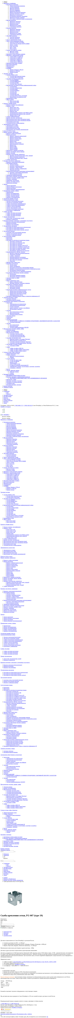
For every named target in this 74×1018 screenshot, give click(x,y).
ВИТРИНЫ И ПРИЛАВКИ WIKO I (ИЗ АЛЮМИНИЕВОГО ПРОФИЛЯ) (24, 839)
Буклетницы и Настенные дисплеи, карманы (17, 272)
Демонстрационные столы (12, 353)
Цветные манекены (11, 456)
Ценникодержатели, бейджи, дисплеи (15, 252)
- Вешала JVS (12, 145)
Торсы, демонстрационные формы (14, 41)
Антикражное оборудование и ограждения (14, 301)
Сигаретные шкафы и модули (10, 198)
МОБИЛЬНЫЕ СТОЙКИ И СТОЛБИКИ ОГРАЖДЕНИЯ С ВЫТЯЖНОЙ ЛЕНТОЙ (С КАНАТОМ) (31, 775)
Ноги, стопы (9, 465)
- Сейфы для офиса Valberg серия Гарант (19, 349)
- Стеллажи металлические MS (16, 335)
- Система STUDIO (14, 82)
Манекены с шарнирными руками (14, 55)
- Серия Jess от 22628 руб (15, 59)
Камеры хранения (7, 386)
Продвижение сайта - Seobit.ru (24, 1014)
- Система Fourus (13, 89)
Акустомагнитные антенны (13, 766)
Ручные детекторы (11, 761)
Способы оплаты (7, 935)
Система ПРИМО (10, 500)
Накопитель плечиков (11, 183)
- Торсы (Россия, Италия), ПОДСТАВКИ (19, 43)
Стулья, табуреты (10, 358)
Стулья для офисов (11, 820)
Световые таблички (11, 298)
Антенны (8, 310)
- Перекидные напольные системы (17, 293)
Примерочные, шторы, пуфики (11, 190)
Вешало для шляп (10, 153)
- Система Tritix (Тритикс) (15, 84)
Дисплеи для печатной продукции (14, 201)
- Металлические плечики (15, 173)
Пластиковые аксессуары (12, 121)
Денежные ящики (10, 330)
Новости (8, 394)
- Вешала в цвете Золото (15, 142)
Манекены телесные (11, 440)
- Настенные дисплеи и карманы (17, 276)
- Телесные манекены (14, 37)
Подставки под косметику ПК (13, 692)
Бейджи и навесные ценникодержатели (16, 703)
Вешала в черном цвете (12, 565)
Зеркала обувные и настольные (14, 186)
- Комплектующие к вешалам (16, 143)
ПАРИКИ (8, 68)
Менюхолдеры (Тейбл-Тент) (13, 262)
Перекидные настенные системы (14, 741)
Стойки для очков (7, 211)
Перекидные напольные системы (14, 743)
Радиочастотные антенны (12, 769)
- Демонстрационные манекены (17, 6)
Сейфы (8, 347)
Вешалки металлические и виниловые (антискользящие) (20, 171)
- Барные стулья (13, 362)
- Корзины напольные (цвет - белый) (18, 158)
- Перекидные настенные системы (17, 291)
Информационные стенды (12, 744)
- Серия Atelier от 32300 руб (16, 56)
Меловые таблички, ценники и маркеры (16, 733)
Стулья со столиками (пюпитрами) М (15, 824)
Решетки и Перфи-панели (9, 103)
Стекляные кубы (10, 383)
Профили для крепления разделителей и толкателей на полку (21, 718)
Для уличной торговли (9, 231)
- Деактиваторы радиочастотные (17, 305)
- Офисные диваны (14, 371)
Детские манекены (11, 424)
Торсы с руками (10, 462)
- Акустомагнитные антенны (16, 311)
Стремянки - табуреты (11, 827)
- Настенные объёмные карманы (17, 275)
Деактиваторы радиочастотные (14, 759)
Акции (5, 403)
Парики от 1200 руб (11, 488)
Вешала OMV (9, 573)
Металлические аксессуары (13, 128)
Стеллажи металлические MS (13, 792)
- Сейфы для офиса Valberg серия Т (17, 350)
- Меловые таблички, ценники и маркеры (19, 283)
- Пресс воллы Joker (14, 101)
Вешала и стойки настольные (13, 133)
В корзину (3, 926)
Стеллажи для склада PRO (12, 790)
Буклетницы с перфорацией (13, 210)
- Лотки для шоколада (14, 266)
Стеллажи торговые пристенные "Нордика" (17, 800)
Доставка (5, 934)
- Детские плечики (13, 164)
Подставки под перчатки (12, 694)
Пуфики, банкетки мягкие (12, 196)
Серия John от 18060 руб (12, 478)
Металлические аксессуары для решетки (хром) (18, 119)
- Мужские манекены (14, 9)
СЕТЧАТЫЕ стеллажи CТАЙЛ (14, 344)
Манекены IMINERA (11, 428)
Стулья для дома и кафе (12, 819)
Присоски (8, 711)
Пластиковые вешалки (11, 163)
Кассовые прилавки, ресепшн (13, 384)
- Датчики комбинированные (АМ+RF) (19, 327)
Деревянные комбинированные (14, 175)
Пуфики (8, 816)
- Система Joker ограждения (16, 77)
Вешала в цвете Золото (12, 569)
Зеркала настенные (11, 188)
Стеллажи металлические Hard (14, 793)
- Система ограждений (14, 322)
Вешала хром (9, 568)
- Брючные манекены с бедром (16, 13)
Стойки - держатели (11, 705)
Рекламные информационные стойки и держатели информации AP (23, 296)
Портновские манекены (12, 4)
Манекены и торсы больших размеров (15, 54)
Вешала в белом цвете (11, 564)
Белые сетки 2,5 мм (11, 530)
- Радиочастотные (13, 326)
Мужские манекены (11, 28)
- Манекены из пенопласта (15, 15)
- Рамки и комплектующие (15, 281)
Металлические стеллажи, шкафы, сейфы (13, 328)
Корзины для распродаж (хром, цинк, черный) (17, 582)
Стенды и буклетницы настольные (14, 209)
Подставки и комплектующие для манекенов (17, 436)
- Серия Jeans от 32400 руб (15, 58)
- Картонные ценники (14, 287)
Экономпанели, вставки (12, 125)
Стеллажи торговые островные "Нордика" (16, 798)
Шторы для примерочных (12, 193)
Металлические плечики (12, 603)
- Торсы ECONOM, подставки (16, 42)
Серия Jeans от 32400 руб (12, 475)
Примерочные (9, 192)
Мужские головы (10, 470)
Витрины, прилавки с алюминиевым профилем (18, 377)
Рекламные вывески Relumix (13, 300)
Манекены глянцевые (11, 439)
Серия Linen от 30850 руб (12, 479)
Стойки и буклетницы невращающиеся (16, 203)
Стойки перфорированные (13, 116)
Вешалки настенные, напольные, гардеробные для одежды (18, 220)
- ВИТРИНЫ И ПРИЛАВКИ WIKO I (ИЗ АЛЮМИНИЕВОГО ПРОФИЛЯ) (28, 378)
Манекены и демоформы (9, 3)
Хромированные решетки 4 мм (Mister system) (17, 534)
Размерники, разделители (12, 180)
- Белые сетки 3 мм (14, 110)
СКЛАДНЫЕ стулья (11, 823)
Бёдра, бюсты (9, 466)
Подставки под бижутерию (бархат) (15, 228)
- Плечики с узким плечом (15, 167)
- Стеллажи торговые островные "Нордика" (20, 341)
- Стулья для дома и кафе (15, 360)
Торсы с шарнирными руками (13, 39)
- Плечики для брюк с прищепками (18, 168)
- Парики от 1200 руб (14, 71)
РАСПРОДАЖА (7, 396)
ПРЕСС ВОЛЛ (10, 99)
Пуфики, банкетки (11, 354)
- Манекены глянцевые (15, 21)
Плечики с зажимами (11, 179)
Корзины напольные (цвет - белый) (15, 585)
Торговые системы (8, 73)
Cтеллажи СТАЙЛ (11, 802)
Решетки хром (9, 533)
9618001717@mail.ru (6, 406)
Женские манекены (11, 20)
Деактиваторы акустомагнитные (14, 758)
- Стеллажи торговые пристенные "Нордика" (20, 343)
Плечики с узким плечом (12, 596)
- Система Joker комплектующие (17, 76)
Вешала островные (11, 566)
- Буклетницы (12, 274)
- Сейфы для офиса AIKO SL (16, 348)
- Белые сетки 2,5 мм (14, 108)
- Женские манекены (14, 8)
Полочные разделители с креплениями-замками (18, 717)
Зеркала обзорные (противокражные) (15, 189)
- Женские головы (13, 51)
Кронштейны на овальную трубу (14, 516)
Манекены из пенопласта (12, 432)
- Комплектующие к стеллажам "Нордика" (19, 339)
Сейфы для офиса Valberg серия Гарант (16, 806)
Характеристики (7, 931)
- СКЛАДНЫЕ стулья (14, 364)
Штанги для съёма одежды (13, 181)
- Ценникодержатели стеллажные (17, 257)
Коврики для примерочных (13, 197)
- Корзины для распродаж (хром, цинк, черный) (21, 155)
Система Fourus (10, 509)
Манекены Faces (10, 65)
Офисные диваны (10, 830)
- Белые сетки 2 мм (14, 107)
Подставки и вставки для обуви (14, 699)
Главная (5, 877)
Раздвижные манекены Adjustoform (15, 433)
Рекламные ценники (11, 738)
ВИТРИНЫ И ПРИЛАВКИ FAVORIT (15, 375)
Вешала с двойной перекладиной (14, 562)
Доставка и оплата (8, 395)
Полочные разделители (12, 263)
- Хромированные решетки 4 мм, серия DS (19, 114)
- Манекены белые (13, 24)
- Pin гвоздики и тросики (15, 309)
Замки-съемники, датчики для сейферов (16, 762)
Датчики (8, 323)
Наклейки (8, 279)
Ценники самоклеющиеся (12, 735)
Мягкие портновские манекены (14, 430)
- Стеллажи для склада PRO (16, 334)
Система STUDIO (10, 502)
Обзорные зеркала (10, 315)
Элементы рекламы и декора (10, 297)
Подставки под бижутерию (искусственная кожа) (18, 227)
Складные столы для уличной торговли (16, 232)
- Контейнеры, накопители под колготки (19, 250)
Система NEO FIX (10, 514)
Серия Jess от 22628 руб (12, 476)
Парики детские (10, 489)
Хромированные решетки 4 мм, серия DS (16, 536)
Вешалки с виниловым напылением (15, 162)
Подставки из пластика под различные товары (17, 240)
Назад (5, 1)
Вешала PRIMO (10, 575)
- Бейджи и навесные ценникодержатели (19, 253)
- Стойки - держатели (14, 255)
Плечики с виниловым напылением (15, 601)
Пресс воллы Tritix (10, 522)
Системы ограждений (11, 319)
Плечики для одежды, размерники (11, 160)
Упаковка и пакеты (8, 387)
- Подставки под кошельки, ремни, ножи (19, 248)
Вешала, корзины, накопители (10, 132)
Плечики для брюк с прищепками (14, 597)
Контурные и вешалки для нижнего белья (16, 176)
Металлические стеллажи (12, 332)
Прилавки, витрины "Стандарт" (14, 380)
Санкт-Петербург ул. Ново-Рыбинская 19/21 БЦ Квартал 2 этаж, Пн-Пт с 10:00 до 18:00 (34, 961)
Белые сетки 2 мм (10, 529)
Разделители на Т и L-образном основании (17, 721)
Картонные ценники (11, 737)
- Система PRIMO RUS (15, 81)
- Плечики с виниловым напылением (18, 172)
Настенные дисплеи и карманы (14, 726)
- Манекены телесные (14, 22)
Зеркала (5, 184)
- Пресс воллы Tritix (14, 102)
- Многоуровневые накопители (17, 157)
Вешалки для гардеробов (12, 224)
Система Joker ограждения (12, 497)
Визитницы (9, 237)
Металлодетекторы (11, 767)
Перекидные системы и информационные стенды (18, 289)
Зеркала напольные (11, 185)
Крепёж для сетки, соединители (14, 117)
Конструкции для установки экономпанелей (17, 129)
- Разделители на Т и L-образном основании (20, 271)
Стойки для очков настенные (13, 215)
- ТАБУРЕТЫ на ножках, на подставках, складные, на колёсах (24, 366)
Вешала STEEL (10, 574)
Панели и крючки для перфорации (14, 104)
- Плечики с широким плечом (16, 166)
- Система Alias (13, 91)
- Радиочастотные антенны (16, 314)
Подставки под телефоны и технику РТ (16, 696)
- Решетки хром (13, 111)
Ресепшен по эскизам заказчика (14, 382)
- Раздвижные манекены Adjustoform (18, 16)
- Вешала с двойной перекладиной (17, 136)
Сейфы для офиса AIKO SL (13, 805)
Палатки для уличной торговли (14, 233)
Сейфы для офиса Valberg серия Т (14, 807)
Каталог (6, 418)
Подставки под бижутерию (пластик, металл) (17, 229)
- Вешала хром (12, 141)
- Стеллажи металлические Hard (17, 336)
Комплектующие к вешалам (13, 570)
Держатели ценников (11, 704)
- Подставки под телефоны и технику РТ (19, 246)
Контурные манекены (11, 64)
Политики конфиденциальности (9, 1014)
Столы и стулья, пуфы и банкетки (11, 352)
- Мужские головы (13, 52)
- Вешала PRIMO (13, 149)
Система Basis (9, 506)
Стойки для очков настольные (13, 212)
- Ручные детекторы (14, 306)
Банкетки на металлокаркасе (13, 815)
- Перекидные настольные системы (18, 292)
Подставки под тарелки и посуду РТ (15, 695)
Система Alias (9, 511)
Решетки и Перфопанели (9, 879)
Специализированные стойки (10, 199)
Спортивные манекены (12, 444)
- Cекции (11, 373)
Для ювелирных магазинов (10, 226)
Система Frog (9, 513)
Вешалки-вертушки (11, 599)
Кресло (8, 369)
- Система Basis (13, 86)
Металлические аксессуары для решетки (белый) (18, 120)
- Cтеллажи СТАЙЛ (14, 345)
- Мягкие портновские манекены (17, 12)
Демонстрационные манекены (13, 423)
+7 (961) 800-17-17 (18, 405)
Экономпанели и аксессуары (10, 124)
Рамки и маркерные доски (12, 280)
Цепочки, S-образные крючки (13, 235)
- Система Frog (13, 93)
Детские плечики (10, 593)
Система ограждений (11, 776)
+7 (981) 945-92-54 (27, 405)
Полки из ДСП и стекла (9, 130)
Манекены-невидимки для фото (14, 63)
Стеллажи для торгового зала (13, 337)
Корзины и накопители (12, 219)
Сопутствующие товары (9, 236)
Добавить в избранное (7, 927)
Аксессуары (9, 302)
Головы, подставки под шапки (13, 50)
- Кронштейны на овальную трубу (17, 97)
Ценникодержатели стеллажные (14, 707)
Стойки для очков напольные (13, 214)
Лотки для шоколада (11, 716)
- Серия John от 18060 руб (15, 60)
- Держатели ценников (14, 254)
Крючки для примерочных (12, 194)
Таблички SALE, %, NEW (12, 278)
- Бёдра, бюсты (13, 48)
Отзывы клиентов (7, 400)
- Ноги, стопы (12, 47)
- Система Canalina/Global (15, 88)
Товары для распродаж (9, 216)
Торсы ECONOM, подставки (13, 459)
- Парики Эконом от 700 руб (16, 69)
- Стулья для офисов (14, 361)
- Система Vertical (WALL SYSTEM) (18, 95)
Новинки (5, 397)
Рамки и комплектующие (12, 731)
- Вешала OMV (13, 146)
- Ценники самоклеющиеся (16, 285)
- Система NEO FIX (14, 94)
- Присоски (12, 261)
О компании (6, 391)
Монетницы (9, 239)
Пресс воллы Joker (10, 520)
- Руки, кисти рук (13, 46)
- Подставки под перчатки (15, 244)
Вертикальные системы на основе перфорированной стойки (21, 85)
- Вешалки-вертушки (14, 170)
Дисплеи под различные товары (14, 202)
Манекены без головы (11, 443)
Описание (5, 933)
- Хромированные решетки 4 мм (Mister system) (21, 112)
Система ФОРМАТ (11, 510)
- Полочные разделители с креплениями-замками (21, 267)
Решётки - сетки (10, 106)
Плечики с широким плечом (13, 595)
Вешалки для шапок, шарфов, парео (15, 177)
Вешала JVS (9, 572)
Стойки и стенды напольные (13, 206)
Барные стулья (9, 821)
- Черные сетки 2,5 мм (14, 115)
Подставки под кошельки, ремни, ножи (16, 698)
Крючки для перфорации (12, 331)
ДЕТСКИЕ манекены (11, 35)
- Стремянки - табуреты (15, 367)
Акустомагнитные (10, 779)
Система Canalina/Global (12, 507)
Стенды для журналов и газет (13, 207)
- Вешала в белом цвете (15, 137)
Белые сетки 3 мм (10, 532)
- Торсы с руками (13, 45)
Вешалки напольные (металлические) (15, 222)
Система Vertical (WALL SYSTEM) (14, 515)
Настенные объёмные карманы (14, 725)
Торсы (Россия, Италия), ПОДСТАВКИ (16, 461)
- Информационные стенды (16, 295)
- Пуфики (11, 357)
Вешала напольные (11, 134)
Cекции (8, 832)
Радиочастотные (10, 780)
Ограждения (9, 317)
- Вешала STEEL (13, 147)
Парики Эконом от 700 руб (13, 487)
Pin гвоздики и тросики (12, 763)
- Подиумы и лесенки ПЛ (15, 241)
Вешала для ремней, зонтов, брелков (15, 151)
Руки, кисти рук (10, 463)
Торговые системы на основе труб (14, 78)
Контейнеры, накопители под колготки (16, 700)
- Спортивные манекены (15, 26)
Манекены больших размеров (13, 435)
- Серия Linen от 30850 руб (15, 61)
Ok (47, 1016)
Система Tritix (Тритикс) (12, 503)
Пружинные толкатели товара (13, 720)
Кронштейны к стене (11, 98)
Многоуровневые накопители (13, 583)
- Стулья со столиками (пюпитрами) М (18, 365)
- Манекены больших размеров (16, 17)
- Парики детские (13, 72)
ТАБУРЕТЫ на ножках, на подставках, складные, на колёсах (21, 825)
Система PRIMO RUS (11, 501)
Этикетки (8, 318)
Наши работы (6, 399)
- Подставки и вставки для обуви (17, 249)
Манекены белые (10, 441)
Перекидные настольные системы (14, 742)
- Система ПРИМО (14, 80)
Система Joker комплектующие (14, 496)
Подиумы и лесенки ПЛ (12, 691)
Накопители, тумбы (11, 379)
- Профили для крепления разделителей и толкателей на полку (24, 268)
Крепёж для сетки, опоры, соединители (13, 880)
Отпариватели (9, 67)
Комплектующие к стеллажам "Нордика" (16, 796)
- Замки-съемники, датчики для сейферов (19, 308)
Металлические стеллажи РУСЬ (14, 797)
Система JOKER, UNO (12, 75)
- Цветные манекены (14, 38)
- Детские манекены (14, 7)
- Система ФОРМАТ (14, 90)
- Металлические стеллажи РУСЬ (17, 340)
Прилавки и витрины (8, 374)
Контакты (5, 401)
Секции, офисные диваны (12, 370)
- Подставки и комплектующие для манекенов (20, 19)
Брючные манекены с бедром (13, 431)
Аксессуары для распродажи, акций (15, 218)
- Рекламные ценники (14, 288)
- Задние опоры (13, 265)
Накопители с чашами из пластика (14, 150)
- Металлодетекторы (14, 313)
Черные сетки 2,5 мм (11, 537)
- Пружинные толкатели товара (17, 270)
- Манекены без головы (15, 25)
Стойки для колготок (11, 159)
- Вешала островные (14, 140)
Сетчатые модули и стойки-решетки (15, 123)
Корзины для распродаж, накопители (15, 154)
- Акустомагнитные (14, 324)
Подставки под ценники (12, 709)
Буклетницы (9, 724)
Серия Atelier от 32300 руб (12, 474)
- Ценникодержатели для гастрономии (18, 258)
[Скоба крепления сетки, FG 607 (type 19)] (15, 911)
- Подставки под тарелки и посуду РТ (18, 245)
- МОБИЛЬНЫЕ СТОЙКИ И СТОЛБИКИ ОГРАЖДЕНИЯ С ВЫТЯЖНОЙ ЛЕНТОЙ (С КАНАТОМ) (34, 321)
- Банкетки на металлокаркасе (16, 356)
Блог (7, 392)
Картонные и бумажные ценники (14, 284)
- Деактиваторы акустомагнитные (17, 304)
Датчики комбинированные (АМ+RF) (15, 782)
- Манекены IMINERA (14, 11)
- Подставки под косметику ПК (17, 242)
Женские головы (10, 469)
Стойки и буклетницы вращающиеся (15, 205)
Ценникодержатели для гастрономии (15, 708)
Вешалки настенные (11, 223)
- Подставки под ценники (15, 259)
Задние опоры (9, 714)
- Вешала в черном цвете (15, 138)
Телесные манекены (11, 454)
